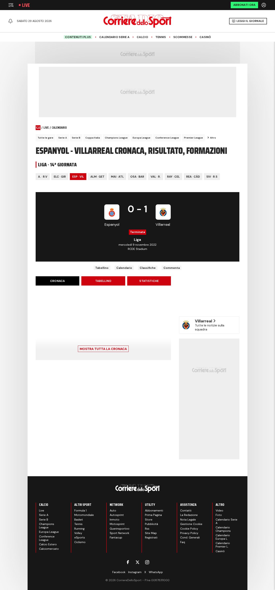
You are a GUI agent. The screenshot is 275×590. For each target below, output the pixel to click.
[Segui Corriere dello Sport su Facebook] (127, 562)
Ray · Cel (173, 176)
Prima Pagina (153, 515)
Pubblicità (151, 524)
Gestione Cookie (191, 524)
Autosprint (117, 515)
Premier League (193, 137)
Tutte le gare (45, 137)
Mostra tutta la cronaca (103, 349)
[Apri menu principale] (11, 5)
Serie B (76, 137)
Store (148, 519)
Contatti (185, 510)
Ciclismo (80, 542)
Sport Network (119, 533)
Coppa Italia (92, 137)
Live (26, 5)
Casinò (205, 37)
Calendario (124, 268)
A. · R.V (42, 176)
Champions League (116, 137)
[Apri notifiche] (10, 21)
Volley (78, 533)
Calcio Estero (48, 544)
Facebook (118, 572)
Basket (78, 519)
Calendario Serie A (114, 37)
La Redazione (189, 515)
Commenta (171, 268)
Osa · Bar (137, 176)
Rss (147, 528)
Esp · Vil (78, 176)
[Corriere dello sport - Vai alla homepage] (137, 21)
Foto (219, 515)
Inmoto (114, 519)
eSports (79, 537)
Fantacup (116, 537)
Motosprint (117, 524)
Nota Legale (188, 519)
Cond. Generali (190, 537)
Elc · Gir (60, 176)
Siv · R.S (211, 176)
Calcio (142, 37)
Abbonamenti (154, 510)
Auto (113, 510)
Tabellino (102, 268)
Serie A (62, 137)
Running (79, 528)
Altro (213, 137)
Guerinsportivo (119, 528)
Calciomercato (49, 549)
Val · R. (156, 176)
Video (219, 510)
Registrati (151, 537)
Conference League (167, 137)
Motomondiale (84, 515)
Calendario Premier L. (223, 544)
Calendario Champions (223, 529)
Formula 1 (80, 510)
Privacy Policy (189, 533)
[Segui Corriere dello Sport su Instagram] (147, 562)
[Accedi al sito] (264, 5)
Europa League (141, 137)
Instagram (135, 572)
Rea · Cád (193, 176)
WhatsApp (156, 572)
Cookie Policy (189, 528)
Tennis (160, 37)
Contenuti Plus (78, 37)
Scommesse (182, 37)
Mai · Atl (117, 176)
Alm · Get (97, 176)
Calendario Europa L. (223, 536)
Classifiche (148, 268)
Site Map (151, 533)
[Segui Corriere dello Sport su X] (137, 562)
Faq (182, 542)
